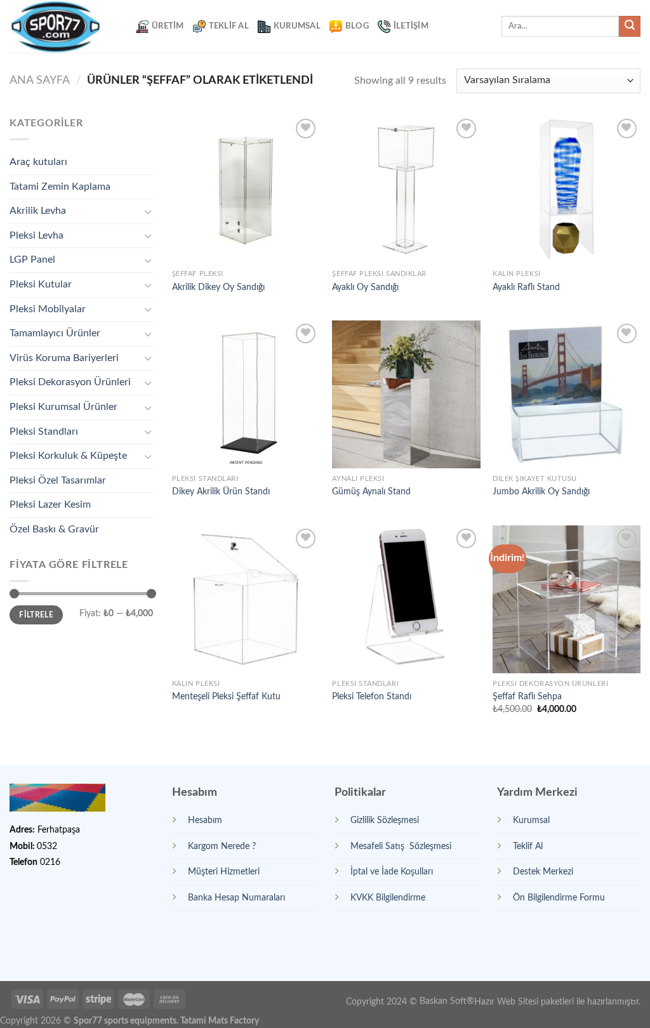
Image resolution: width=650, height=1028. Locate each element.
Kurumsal (297, 26)
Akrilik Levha (38, 211)
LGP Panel (32, 259)
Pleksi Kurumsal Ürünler (63, 407)
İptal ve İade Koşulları (391, 871)
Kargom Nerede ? (222, 846)
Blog (357, 26)
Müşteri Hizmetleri (224, 871)
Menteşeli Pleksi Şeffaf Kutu (226, 696)
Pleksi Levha (36, 235)
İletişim (411, 26)
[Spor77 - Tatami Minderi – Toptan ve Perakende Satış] (63, 26)
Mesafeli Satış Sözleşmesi (400, 846)
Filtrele (36, 615)
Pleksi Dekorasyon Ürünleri (70, 382)
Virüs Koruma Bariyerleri (64, 358)
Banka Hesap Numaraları (236, 897)
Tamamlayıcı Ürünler (55, 333)
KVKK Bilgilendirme (387, 897)
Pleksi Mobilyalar (48, 309)
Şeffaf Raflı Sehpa (527, 696)
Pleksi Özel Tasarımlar (58, 480)
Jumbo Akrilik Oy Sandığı (541, 491)
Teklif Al (229, 26)
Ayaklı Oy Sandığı (365, 287)
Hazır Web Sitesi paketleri (524, 1001)
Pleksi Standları (44, 431)
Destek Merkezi (543, 871)
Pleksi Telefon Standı (371, 696)
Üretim (168, 26)
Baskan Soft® (447, 1001)
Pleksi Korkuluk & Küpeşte (68, 456)
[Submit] (629, 26)
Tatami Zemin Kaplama (60, 186)
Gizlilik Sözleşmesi (384, 820)
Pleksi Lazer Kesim (50, 504)
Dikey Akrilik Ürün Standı (221, 491)
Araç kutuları (38, 162)
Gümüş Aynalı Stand (371, 491)
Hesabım (205, 820)
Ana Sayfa (40, 80)
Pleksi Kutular (41, 284)
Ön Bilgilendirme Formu (559, 897)
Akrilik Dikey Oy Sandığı (218, 287)
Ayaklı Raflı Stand (526, 287)
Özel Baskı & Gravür (54, 529)
